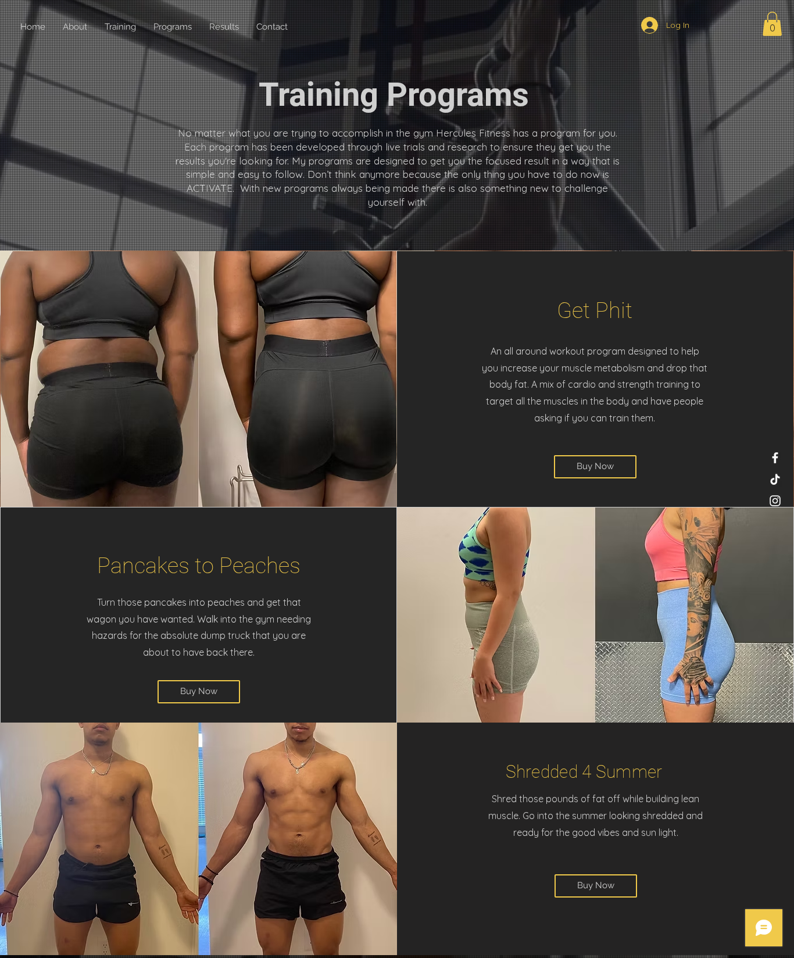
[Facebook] (775, 458)
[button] (772, 24)
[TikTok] (775, 479)
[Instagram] (775, 501)
